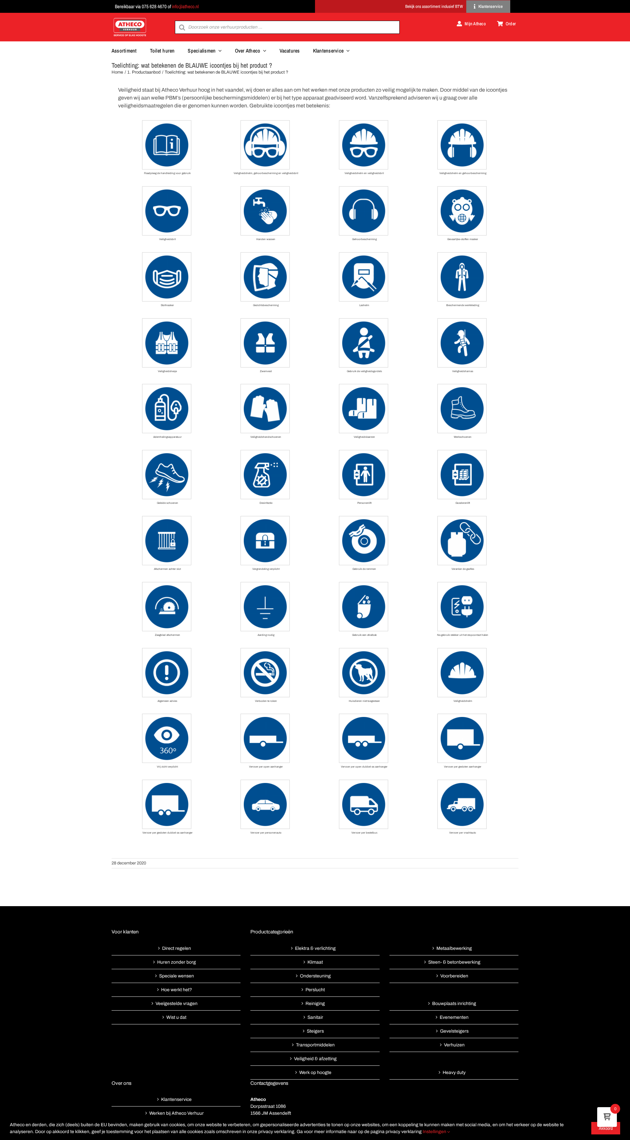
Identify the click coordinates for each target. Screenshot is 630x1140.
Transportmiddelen (315, 1044)
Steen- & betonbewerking (454, 962)
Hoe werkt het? (176, 989)
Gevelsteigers (454, 1031)
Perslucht (315, 989)
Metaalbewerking (454, 948)
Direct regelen (176, 948)
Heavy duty (454, 1072)
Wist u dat (176, 1017)
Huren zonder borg (176, 962)
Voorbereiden (454, 975)
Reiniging (315, 1003)
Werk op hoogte (315, 1072)
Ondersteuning (315, 975)
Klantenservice (176, 1099)
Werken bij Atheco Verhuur (176, 1113)
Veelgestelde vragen (177, 1003)
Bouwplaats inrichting (454, 1003)
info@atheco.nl (185, 6)
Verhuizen (454, 1044)
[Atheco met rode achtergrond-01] (130, 18)
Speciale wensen (176, 975)
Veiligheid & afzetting (315, 1058)
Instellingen (435, 1131)
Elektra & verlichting (315, 948)
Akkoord (606, 1128)
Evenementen (454, 1017)
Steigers (315, 1031)
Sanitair (315, 1017)
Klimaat (315, 962)
